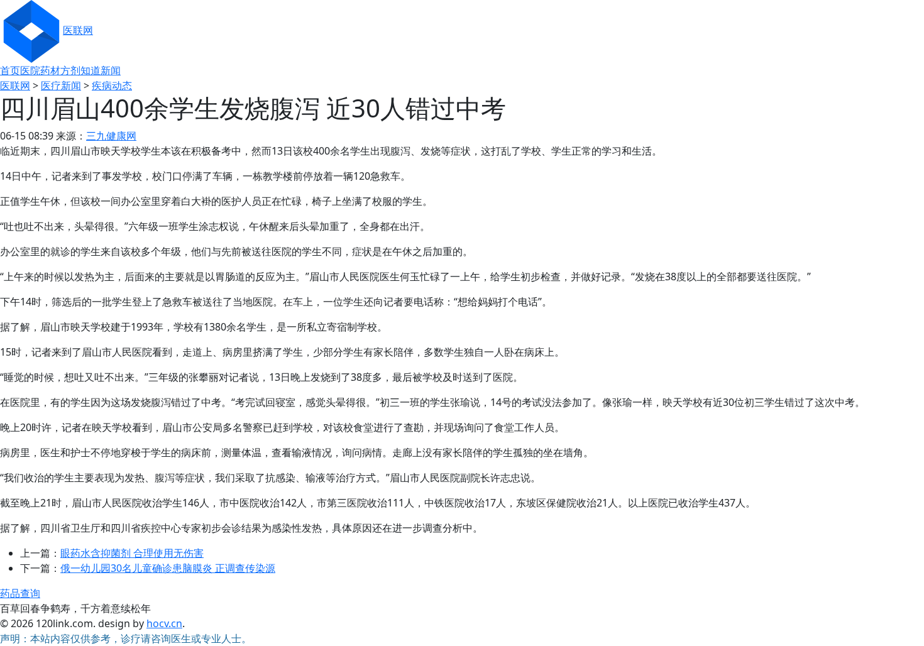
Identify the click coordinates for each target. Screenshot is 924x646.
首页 (10, 70)
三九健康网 (111, 136)
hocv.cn (164, 623)
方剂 (70, 70)
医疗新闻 (61, 85)
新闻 (111, 70)
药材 (50, 70)
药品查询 (20, 593)
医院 (30, 70)
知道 (90, 70)
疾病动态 (112, 85)
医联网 (78, 30)
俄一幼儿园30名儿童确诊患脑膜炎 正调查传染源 (167, 568)
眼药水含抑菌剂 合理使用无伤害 (132, 553)
